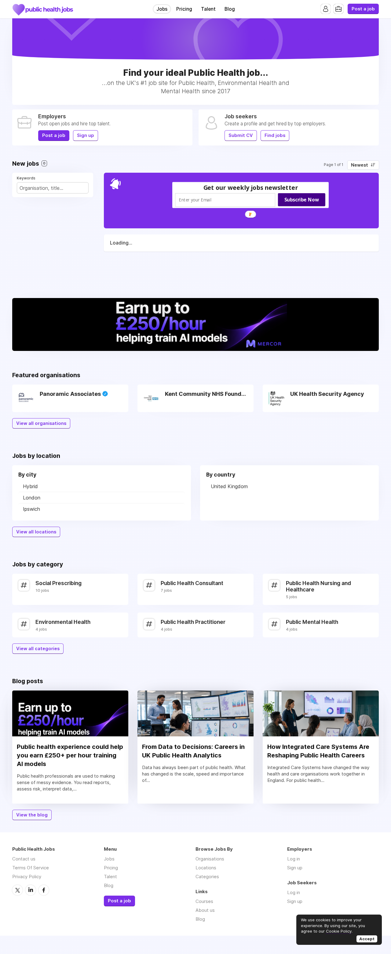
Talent (208, 9)
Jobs (161, 9)
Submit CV (240, 135)
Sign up (85, 135)
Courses (204, 901)
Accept (367, 938)
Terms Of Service (30, 868)
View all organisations (41, 423)
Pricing (184, 9)
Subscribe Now (301, 199)
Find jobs (275, 135)
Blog (230, 9)
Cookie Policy (339, 931)
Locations (206, 868)
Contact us (23, 859)
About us (205, 910)
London (31, 498)
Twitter (17, 890)
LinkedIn (30, 890)
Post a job (363, 9)
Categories (207, 876)
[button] (251, 187)
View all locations (36, 532)
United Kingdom (229, 486)
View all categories (38, 648)
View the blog (32, 815)
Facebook (43, 890)
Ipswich (31, 509)
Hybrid (30, 486)
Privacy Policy (26, 876)
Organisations (210, 859)
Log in (293, 859)
